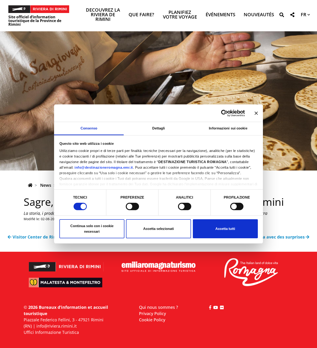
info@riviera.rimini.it (56, 326)
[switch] (132, 206)
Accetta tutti (225, 229)
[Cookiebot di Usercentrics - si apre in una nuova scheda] (224, 113)
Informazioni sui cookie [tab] (228, 128)
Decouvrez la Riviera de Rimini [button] (103, 15)
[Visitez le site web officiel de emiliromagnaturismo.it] (158, 267)
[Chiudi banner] (256, 113)
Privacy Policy (152, 313)
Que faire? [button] (141, 15)
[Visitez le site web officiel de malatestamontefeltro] (66, 286)
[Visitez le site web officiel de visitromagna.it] (250, 272)
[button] (281, 16)
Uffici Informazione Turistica (51, 332)
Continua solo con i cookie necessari (91, 228)
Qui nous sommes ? (158, 307)
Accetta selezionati (158, 229)
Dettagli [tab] (158, 128)
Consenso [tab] (89, 128)
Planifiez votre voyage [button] (180, 15)
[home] (30, 185)
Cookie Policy (152, 319)
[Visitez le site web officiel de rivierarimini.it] (66, 263)
